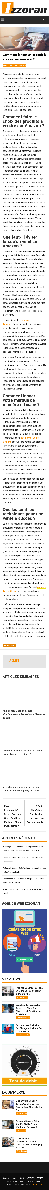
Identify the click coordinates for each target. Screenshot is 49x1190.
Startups (11, 979)
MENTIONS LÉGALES (35, 1178)
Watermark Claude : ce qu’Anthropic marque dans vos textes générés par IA (24, 870)
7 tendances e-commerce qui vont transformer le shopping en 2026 (29, 1143)
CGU (22, 1178)
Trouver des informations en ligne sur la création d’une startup (29, 991)
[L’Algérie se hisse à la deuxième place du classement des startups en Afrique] (8, 1008)
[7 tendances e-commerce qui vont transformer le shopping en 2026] (8, 1142)
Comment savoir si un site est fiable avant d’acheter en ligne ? (27, 1124)
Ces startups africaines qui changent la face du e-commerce (29, 1028)
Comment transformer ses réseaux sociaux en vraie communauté (24, 859)
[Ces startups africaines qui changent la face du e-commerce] (8, 1029)
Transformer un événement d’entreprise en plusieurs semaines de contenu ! (23, 881)
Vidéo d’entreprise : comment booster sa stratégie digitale (23, 891)
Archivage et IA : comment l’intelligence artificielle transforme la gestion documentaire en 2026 (23, 849)
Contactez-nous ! (10, 1178)
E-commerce (9, 645)
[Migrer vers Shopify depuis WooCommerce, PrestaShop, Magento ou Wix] (8, 1104)
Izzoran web (36, 1184)
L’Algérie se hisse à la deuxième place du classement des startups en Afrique (29, 1009)
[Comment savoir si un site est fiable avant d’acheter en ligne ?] (8, 1124)
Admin (5, 65)
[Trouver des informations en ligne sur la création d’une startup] (8, 991)
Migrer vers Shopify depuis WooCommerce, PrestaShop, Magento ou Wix (24, 714)
